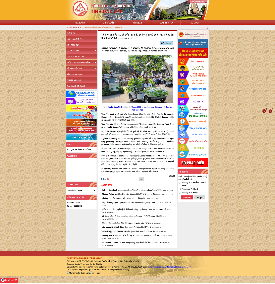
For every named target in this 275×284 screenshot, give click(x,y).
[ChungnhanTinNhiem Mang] (78, 272)
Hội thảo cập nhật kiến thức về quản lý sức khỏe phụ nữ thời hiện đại (134, 231)
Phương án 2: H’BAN (190, 189)
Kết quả (199, 197)
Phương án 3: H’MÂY (190, 192)
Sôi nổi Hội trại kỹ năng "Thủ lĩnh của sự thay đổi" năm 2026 (131, 223)
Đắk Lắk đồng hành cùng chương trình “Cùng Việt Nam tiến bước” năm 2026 (137, 190)
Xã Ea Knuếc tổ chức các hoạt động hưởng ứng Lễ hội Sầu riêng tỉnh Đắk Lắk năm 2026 (136, 243)
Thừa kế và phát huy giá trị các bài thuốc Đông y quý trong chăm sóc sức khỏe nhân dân (136, 210)
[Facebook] (102, 178)
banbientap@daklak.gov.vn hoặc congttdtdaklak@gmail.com (169, 267)
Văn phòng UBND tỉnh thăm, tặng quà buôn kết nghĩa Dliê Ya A (132, 227)
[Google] (108, 178)
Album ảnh (72, 155)
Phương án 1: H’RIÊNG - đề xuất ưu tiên (194, 184)
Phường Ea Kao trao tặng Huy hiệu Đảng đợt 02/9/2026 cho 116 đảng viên (137, 194)
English (201, 1)
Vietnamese (194, 1)
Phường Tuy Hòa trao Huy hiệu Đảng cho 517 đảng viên (129, 198)
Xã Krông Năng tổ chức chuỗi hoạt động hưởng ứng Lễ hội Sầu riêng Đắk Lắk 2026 (134, 217)
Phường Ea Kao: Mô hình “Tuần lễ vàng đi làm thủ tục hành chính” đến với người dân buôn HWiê (137, 237)
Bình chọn (186, 197)
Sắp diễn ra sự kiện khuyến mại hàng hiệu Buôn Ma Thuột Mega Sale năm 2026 (136, 203)
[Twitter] (105, 178)
